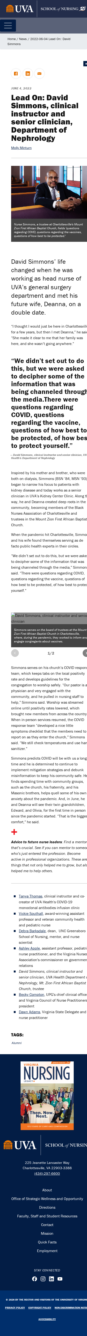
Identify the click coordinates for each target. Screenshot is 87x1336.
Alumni (17, 1043)
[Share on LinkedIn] (28, 73)
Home (11, 39)
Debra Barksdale (32, 930)
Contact (47, 1224)
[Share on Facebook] (16, 73)
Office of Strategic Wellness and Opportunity (47, 1198)
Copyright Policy (39, 1307)
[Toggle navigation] (8, 26)
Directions (47, 1207)
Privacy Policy (15, 1307)
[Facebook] (34, 1278)
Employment (47, 1250)
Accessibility (47, 1319)
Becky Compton (31, 994)
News (23, 39)
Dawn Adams (29, 1011)
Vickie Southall (31, 913)
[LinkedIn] (51, 1278)
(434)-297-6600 (47, 1173)
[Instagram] (43, 1278)
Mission (47, 1233)
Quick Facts (47, 1242)
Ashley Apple (29, 948)
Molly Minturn (21, 147)
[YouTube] (60, 1278)
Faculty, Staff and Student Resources (47, 1216)
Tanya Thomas (30, 896)
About (47, 1190)
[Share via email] (39, 73)
